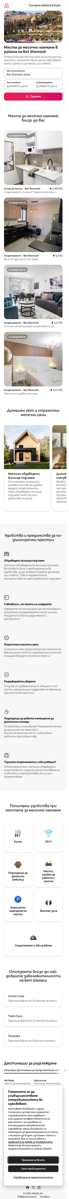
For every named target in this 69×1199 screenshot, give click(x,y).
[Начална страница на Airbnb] (6, 5)
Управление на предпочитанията (33, 1177)
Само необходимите (33, 1168)
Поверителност (27, 1196)
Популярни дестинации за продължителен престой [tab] (35, 1070)
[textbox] (18, 86)
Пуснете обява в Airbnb (44, 5)
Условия (44, 1196)
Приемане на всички (33, 1160)
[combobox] (33, 75)
